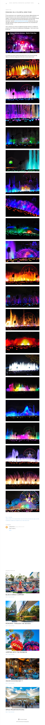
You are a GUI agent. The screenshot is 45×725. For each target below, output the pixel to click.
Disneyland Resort (17, 518)
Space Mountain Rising (15, 710)
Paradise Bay (8, 520)
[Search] (38, 3)
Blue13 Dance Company (15, 595)
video (23, 520)
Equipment (27, 2)
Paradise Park (12, 520)
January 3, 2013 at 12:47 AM (19, 526)
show (21, 520)
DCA (13, 518)
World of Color (26, 520)
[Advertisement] (22, 559)
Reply (10, 530)
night (34, 518)
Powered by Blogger (23, 719)
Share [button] (7, 517)
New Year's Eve (30, 518)
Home (10, 2)
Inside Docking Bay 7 (14, 681)
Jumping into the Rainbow (16, 652)
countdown (10, 518)
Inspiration (21, 2)
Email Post (10, 517)
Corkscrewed (11, 526)
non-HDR (37, 518)
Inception (15, 2)
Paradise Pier (17, 520)
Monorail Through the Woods (18, 623)
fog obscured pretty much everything (21, 21)
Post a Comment (11, 596)
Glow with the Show (24, 518)
